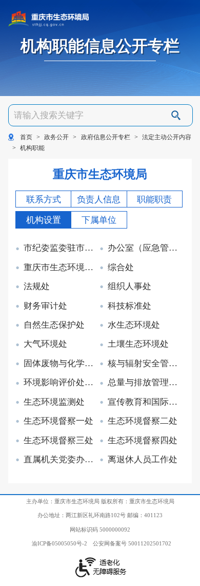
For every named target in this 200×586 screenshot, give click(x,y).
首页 (26, 137)
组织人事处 (129, 286)
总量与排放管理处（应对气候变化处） (145, 383)
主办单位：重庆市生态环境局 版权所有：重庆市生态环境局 (100, 501)
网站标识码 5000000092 (100, 529)
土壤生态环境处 (138, 344)
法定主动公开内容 (166, 137)
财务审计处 (45, 306)
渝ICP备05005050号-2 (59, 543)
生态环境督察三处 (58, 441)
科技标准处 (129, 306)
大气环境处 (45, 344)
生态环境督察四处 (142, 441)
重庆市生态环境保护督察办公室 (61, 267)
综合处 (121, 267)
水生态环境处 (134, 325)
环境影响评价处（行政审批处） (61, 383)
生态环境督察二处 (142, 421)
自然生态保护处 (54, 325)
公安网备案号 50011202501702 (132, 543)
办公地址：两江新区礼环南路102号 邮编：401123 (100, 515)
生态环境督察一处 (58, 421)
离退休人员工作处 (142, 460)
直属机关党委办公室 (61, 460)
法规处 (37, 286)
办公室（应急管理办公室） (145, 248)
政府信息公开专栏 (105, 137)
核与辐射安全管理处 (145, 364)
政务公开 (56, 137)
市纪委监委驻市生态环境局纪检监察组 (61, 248)
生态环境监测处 (54, 402)
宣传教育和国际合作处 (145, 402)
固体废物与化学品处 (61, 364)
